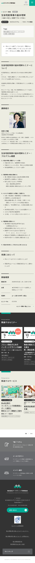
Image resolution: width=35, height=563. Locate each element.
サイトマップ (9, 551)
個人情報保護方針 (17, 541)
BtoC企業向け (7, 31)
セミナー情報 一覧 (17, 51)
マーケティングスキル (7, 359)
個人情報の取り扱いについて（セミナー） (17, 531)
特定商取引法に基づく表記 (17, 544)
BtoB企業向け (5, 416)
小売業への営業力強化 (9, 33)
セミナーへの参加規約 (17, 526)
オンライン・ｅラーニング (18, 31)
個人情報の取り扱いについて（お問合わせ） (17, 536)
